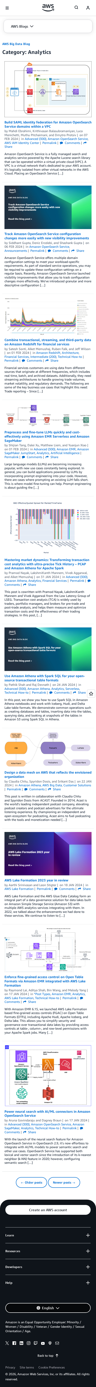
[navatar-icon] (87, 8)
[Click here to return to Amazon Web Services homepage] (48, 7)
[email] (57, 1343)
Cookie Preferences (51, 1367)
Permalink (49, 143)
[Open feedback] (91, 694)
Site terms (27, 1367)
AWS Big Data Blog (16, 44)
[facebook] (14, 1343)
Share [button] (79, 250)
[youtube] (43, 1343)
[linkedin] (21, 1343)
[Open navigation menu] (7, 8)
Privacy (10, 1367)
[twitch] (36, 1343)
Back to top (45, 1355)
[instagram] (28, 1343)
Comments (72, 143)
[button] (22, 26)
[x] (7, 1343)
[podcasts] (50, 1343)
